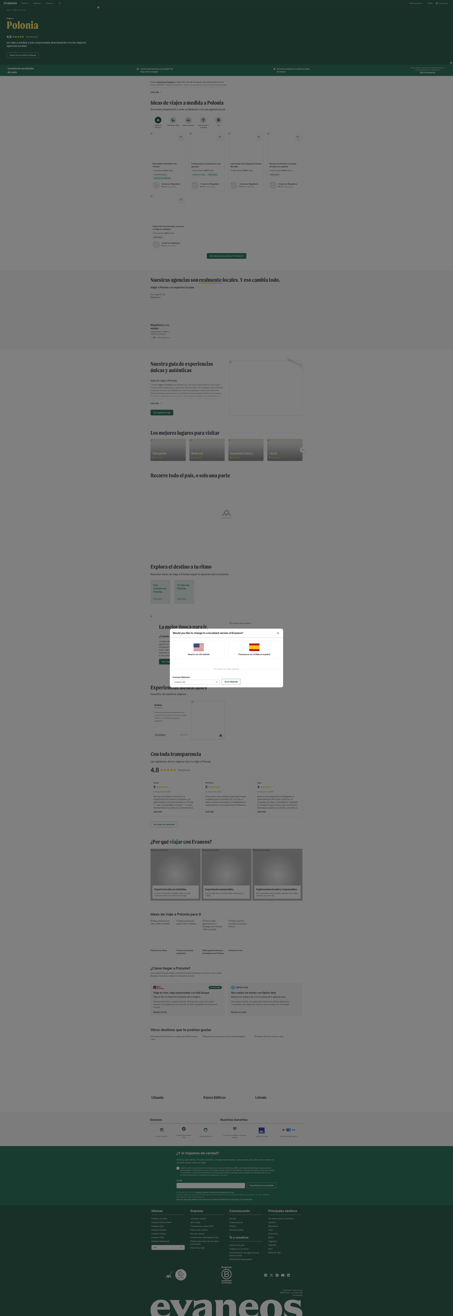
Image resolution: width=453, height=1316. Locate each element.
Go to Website (231, 682)
